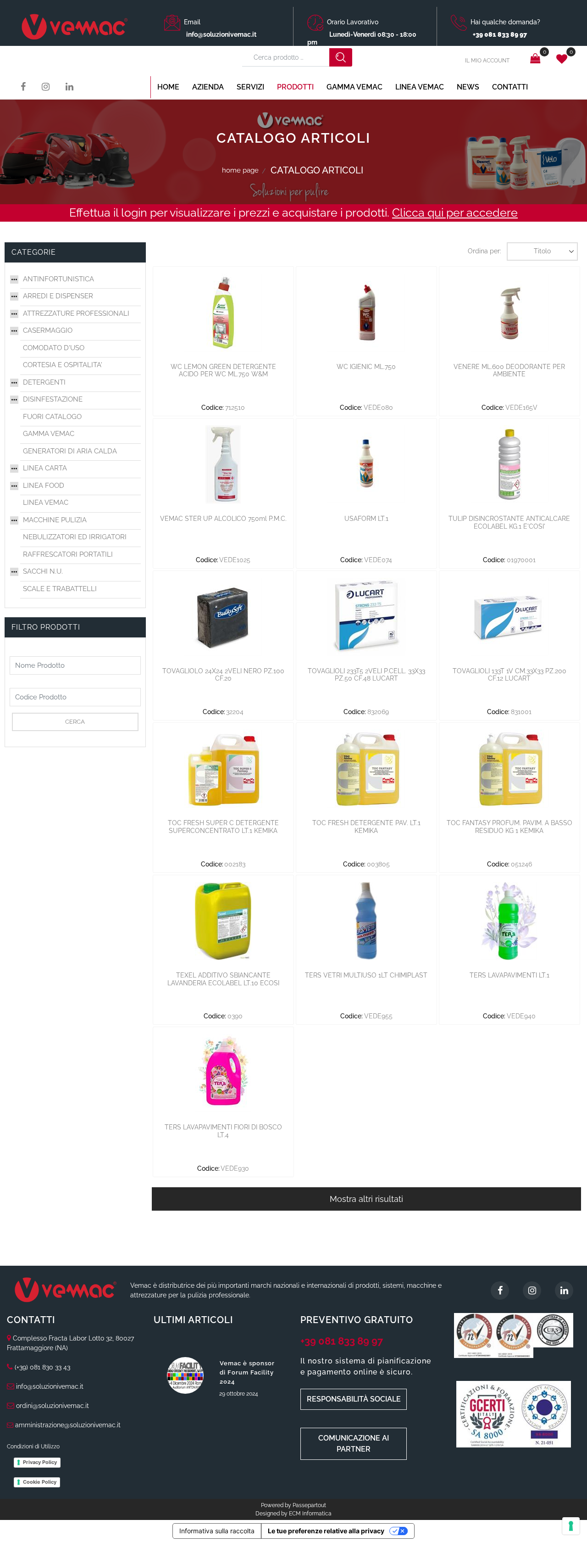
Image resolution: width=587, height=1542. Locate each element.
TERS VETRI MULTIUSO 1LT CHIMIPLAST (366, 975)
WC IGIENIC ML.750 (366, 366)
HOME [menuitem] (168, 87)
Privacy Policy (40, 1462)
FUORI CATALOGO (52, 417)
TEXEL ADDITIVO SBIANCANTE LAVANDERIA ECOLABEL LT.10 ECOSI (223, 979)
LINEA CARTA (45, 468)
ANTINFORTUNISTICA (58, 279)
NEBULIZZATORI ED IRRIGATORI (75, 537)
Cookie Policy (39, 1482)
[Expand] (14, 278)
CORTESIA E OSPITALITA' (62, 365)
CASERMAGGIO (47, 330)
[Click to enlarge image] (474, 1335)
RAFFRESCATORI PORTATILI (68, 554)
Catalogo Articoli (317, 170)
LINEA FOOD (43, 485)
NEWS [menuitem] (468, 87)
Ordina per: (484, 251)
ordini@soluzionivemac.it (52, 1405)
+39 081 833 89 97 (341, 1341)
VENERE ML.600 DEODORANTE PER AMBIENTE (509, 370)
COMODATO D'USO (53, 348)
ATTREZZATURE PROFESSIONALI (76, 313)
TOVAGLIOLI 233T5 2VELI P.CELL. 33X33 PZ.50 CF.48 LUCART (366, 674)
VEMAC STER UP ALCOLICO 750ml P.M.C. (223, 518)
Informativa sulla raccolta (217, 1531)
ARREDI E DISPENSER (58, 296)
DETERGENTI (44, 382)
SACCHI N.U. (43, 571)
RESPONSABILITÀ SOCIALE (354, 1399)
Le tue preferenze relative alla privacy (326, 1531)
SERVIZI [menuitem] (250, 87)
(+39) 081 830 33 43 (42, 1367)
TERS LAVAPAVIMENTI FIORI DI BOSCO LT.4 (223, 1131)
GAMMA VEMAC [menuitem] (354, 87)
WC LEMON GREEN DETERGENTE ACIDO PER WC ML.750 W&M (223, 370)
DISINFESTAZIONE (53, 399)
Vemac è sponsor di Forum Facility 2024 (247, 1372)
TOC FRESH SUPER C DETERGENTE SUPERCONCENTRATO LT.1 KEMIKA (223, 826)
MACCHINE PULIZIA (55, 520)
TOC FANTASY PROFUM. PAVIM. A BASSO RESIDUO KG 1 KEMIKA (509, 826)
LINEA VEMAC (45, 502)
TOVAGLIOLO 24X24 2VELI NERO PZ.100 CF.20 (223, 674)
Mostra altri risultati (366, 1199)
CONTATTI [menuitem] (510, 87)
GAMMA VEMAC (48, 434)
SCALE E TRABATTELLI (60, 589)
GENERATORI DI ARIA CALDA (70, 451)
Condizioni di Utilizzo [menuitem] (33, 1446)
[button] (340, 57)
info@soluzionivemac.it (221, 34)
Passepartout (309, 1505)
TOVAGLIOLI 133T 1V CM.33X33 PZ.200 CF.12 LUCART (509, 674)
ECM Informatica (310, 1513)
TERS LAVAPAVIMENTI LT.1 (509, 975)
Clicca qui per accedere (455, 212)
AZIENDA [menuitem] (208, 87)
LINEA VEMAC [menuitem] (419, 87)
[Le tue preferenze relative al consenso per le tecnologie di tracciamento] (571, 1526)
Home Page (240, 170)
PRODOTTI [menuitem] (295, 87)
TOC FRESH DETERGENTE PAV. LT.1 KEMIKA (366, 826)
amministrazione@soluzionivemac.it (68, 1425)
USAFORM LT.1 (366, 518)
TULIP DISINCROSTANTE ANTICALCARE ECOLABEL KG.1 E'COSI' (509, 522)
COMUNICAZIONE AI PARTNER (353, 1443)
